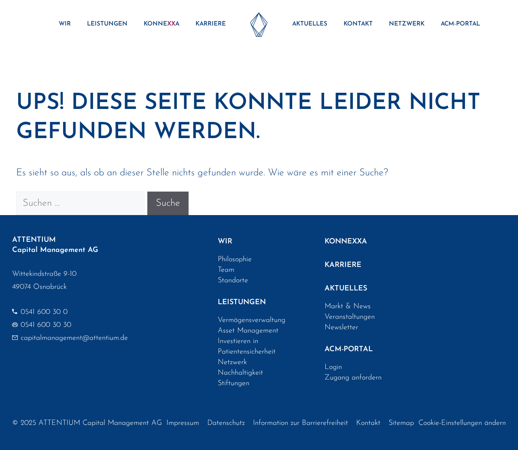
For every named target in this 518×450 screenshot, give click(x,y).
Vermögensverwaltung (251, 320)
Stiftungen (233, 383)
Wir (65, 24)
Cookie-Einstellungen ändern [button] (462, 423)
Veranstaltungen (350, 317)
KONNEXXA (346, 241)
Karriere (210, 24)
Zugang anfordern (353, 378)
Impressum (182, 423)
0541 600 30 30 (46, 325)
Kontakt (358, 24)
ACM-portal (460, 24)
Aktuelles (309, 24)
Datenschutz (226, 423)
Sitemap (401, 423)
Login (333, 367)
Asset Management (248, 331)
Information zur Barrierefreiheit (300, 423)
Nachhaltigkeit (240, 373)
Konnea (161, 24)
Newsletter (341, 327)
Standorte (233, 280)
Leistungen (107, 24)
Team (226, 270)
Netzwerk (407, 24)
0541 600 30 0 (44, 312)
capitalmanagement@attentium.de (74, 338)
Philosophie (235, 259)
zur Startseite (259, 24)
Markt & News (348, 306)
